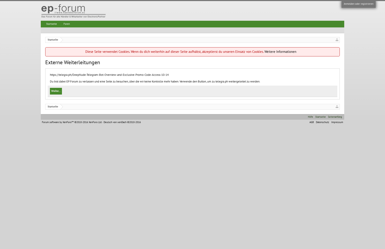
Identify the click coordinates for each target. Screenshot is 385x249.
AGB (311, 122)
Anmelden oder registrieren (358, 3)
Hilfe (310, 116)
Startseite (51, 23)
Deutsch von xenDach (122, 122)
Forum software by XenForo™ (72, 122)
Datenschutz (322, 122)
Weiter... (56, 91)
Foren (66, 23)
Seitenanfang (335, 116)
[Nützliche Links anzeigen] (337, 39)
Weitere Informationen (280, 52)
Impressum (337, 122)
